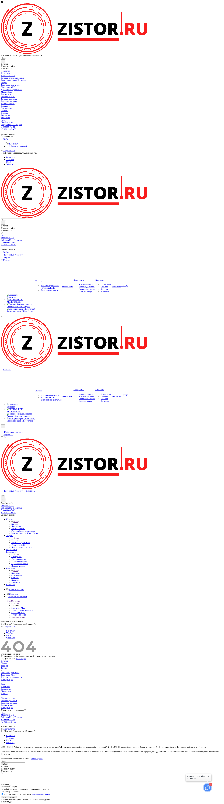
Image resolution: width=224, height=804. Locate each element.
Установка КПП (8, 675)
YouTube (10, 159)
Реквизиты (6, 689)
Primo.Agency (37, 759)
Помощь (4, 693)
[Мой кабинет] (2, 429)
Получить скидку (8, 797)
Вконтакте (10, 157)
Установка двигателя (10, 672)
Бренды (4, 665)
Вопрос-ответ (7, 705)
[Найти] (3, 61)
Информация (7, 679)
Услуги (14, 540)
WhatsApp (10, 164)
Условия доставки (9, 700)
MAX (8, 162)
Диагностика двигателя (11, 677)
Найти (4, 764)
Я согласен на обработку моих (27, 794)
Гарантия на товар (9, 703)
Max (3, 120)
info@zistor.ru (9, 150)
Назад (16, 521)
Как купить (16, 556)
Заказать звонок (18, 617)
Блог (3, 684)
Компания (15, 573)
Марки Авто (6, 691)
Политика (5, 686)
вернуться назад (8, 658)
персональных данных (41, 794)
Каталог (15, 524)
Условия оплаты (8, 698)
